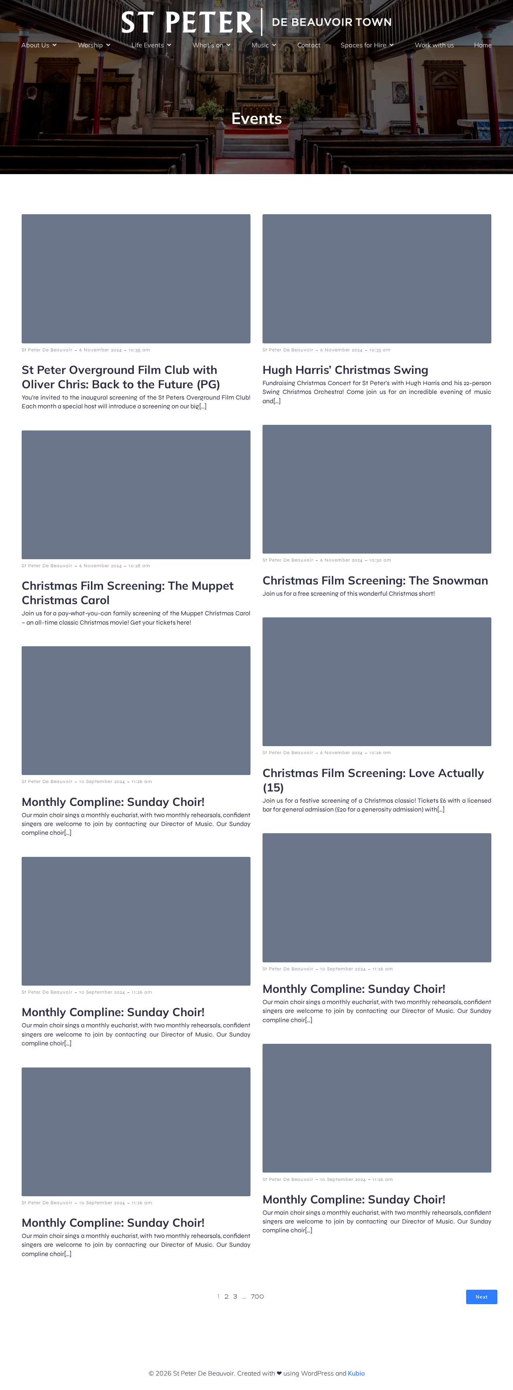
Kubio (356, 1373)
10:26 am (380, 752)
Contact (309, 45)
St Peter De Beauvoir (47, 350)
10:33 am (380, 350)
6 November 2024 (100, 350)
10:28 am (139, 565)
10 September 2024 (102, 781)
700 (257, 1297)
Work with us (434, 45)
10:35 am (139, 350)
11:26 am (142, 781)
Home (483, 45)
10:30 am (381, 560)
